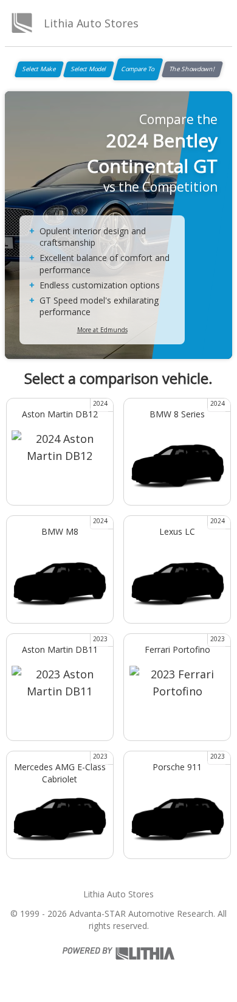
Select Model (89, 68)
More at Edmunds (102, 329)
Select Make (39, 68)
